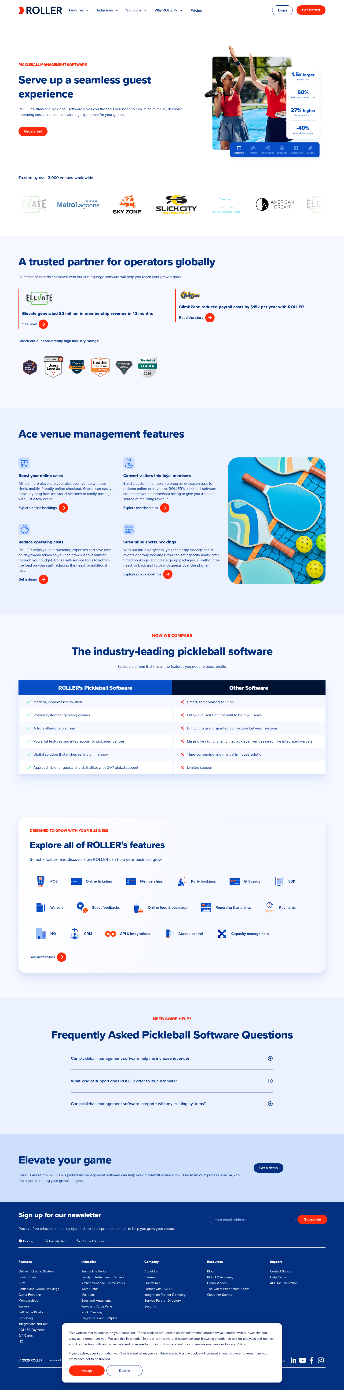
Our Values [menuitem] (152, 1283)
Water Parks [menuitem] (90, 1288)
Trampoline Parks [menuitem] (93, 1271)
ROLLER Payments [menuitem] (31, 1329)
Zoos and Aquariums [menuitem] (96, 1300)
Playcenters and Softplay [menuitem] (99, 1318)
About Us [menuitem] (151, 1271)
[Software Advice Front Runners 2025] (29, 367)
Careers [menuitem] (150, 1277)
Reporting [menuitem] (25, 1318)
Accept (87, 1370)
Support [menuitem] (276, 1261)
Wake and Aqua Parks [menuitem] (97, 1306)
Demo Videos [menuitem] (217, 1283)
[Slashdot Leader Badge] (147, 367)
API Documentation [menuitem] (284, 1283)
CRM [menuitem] (21, 1283)
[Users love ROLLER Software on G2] (53, 367)
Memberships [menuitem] (28, 1300)
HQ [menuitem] (20, 1341)
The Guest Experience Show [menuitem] (228, 1288)
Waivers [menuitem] (24, 1306)
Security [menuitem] (150, 1306)
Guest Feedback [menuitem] (30, 1294)
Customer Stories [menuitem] (219, 1294)
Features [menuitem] (25, 1261)
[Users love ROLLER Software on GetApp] (124, 367)
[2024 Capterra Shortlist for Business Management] (77, 367)
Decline (124, 1370)
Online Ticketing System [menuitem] (36, 1271)
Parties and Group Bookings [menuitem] (38, 1288)
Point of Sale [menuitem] (27, 1277)
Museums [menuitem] (88, 1294)
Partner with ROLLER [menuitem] (159, 1288)
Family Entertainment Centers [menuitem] (102, 1277)
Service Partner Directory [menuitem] (162, 1300)
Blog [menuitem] (210, 1271)
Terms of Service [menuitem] (60, 1360)
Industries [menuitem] (88, 1261)
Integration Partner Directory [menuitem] (165, 1294)
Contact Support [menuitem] (281, 1271)
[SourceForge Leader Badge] (100, 367)
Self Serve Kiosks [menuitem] (31, 1312)
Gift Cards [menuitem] (25, 1335)
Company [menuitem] (151, 1261)
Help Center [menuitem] (279, 1277)
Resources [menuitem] (215, 1261)
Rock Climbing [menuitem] (91, 1312)
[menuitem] (25, 1241)
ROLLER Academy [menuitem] (220, 1277)
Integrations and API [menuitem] (33, 1324)
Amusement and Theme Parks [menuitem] (103, 1283)
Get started (33, 131)
